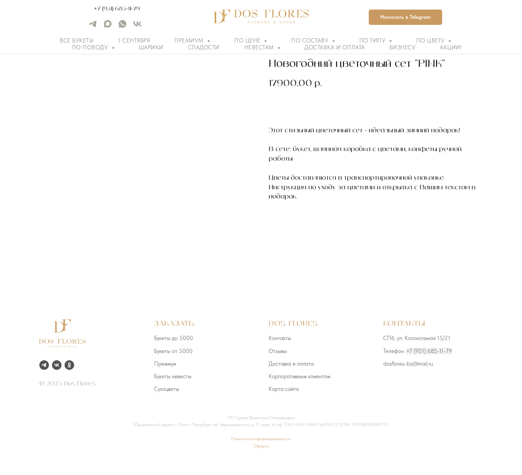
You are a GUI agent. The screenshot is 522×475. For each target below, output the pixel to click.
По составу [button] (310, 40)
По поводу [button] (91, 47)
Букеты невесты (172, 376)
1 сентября (134, 40)
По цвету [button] (431, 40)
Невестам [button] (260, 47)
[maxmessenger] (107, 26)
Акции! (451, 47)
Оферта (261, 446)
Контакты (280, 338)
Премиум (165, 363)
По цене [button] (248, 40)
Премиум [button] (189, 40)
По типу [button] (373, 40)
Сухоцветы (166, 389)
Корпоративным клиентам (300, 376)
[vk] (137, 26)
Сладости (204, 47)
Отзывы (278, 351)
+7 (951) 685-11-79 (117, 8)
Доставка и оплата (335, 47)
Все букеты (77, 40)
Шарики (151, 47)
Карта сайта (284, 389)
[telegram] (92, 26)
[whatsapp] (122, 26)
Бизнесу (402, 47)
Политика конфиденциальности (261, 438)
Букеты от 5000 (173, 351)
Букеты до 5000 (173, 338)
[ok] (69, 365)
